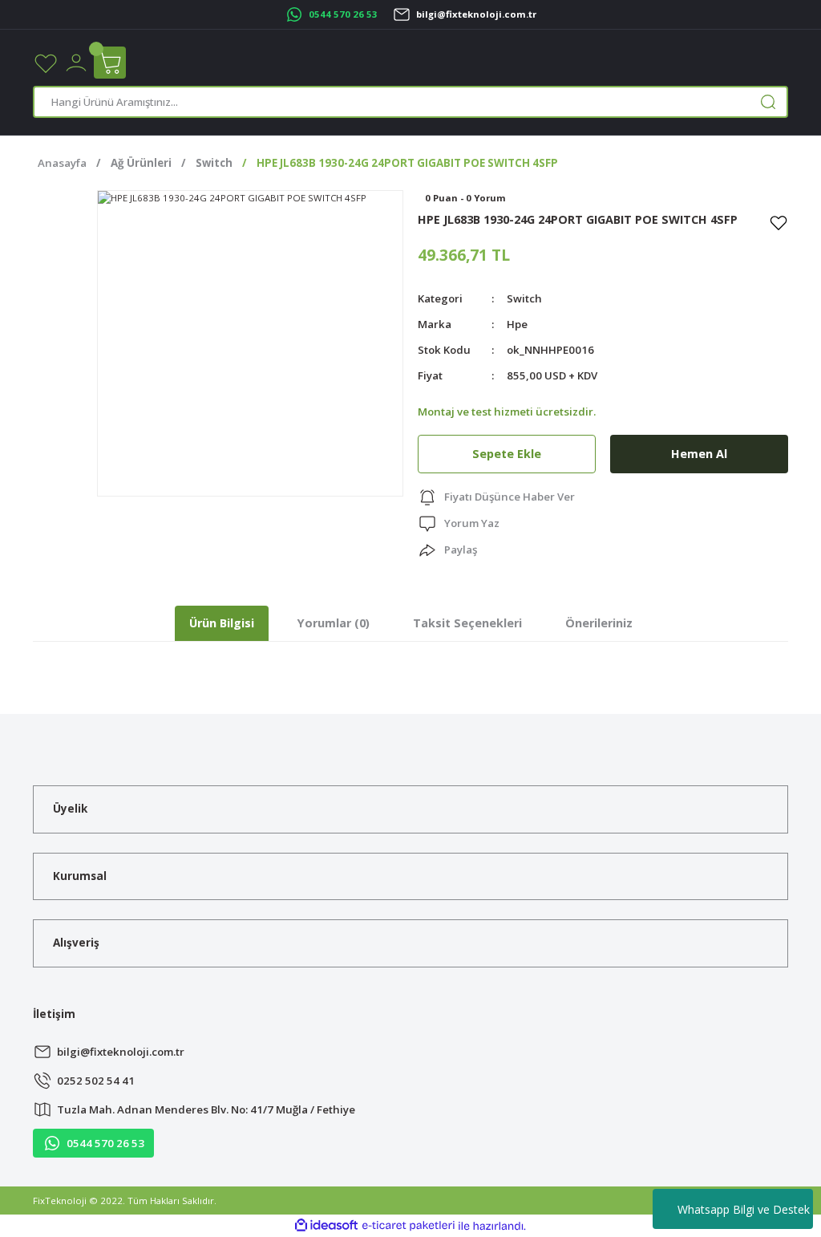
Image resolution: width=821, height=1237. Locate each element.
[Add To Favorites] (778, 222)
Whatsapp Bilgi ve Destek (743, 1209)
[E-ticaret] (408, 1226)
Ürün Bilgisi (221, 623)
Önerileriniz (599, 623)
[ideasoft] (326, 1226)
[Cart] (110, 63)
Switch (524, 298)
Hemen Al (699, 453)
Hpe (517, 324)
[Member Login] (76, 61)
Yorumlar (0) (333, 623)
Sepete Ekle (506, 453)
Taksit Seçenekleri (467, 623)
